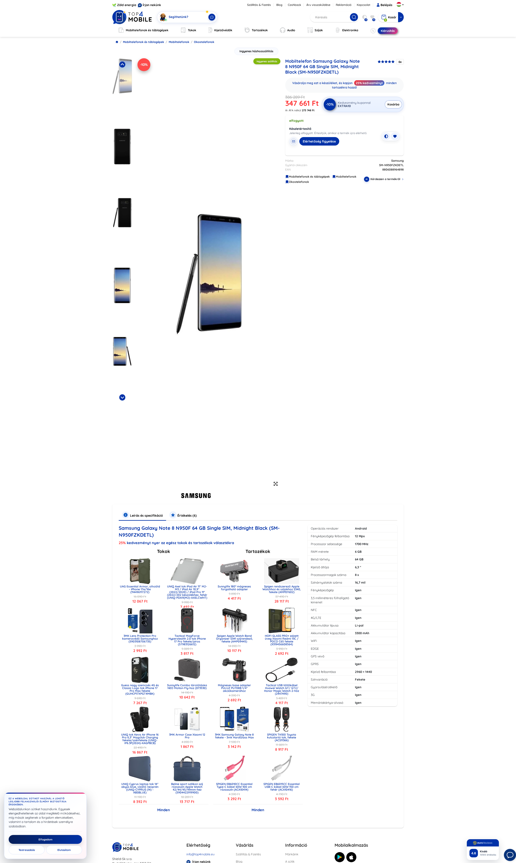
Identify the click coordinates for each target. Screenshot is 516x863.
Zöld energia (126, 5)
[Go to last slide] (122, 64)
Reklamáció (344, 5)
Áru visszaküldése (318, 5)
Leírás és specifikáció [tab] (146, 515)
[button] (122, 92)
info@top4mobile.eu (200, 854)
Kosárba (393, 104)
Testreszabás (27, 850)
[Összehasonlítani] (386, 136)
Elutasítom (64, 850)
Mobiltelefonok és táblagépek (143, 42)
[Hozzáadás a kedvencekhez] (395, 136)
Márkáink (291, 854)
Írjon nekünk (152, 5)
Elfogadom (45, 839)
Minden (163, 810)
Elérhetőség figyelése (319, 141)
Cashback (294, 5)
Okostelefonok (204, 42)
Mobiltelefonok (179, 42)
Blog (279, 5)
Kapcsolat (363, 5)
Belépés (386, 5)
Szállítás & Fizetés (259, 5)
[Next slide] (122, 397)
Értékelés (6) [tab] (187, 515)
